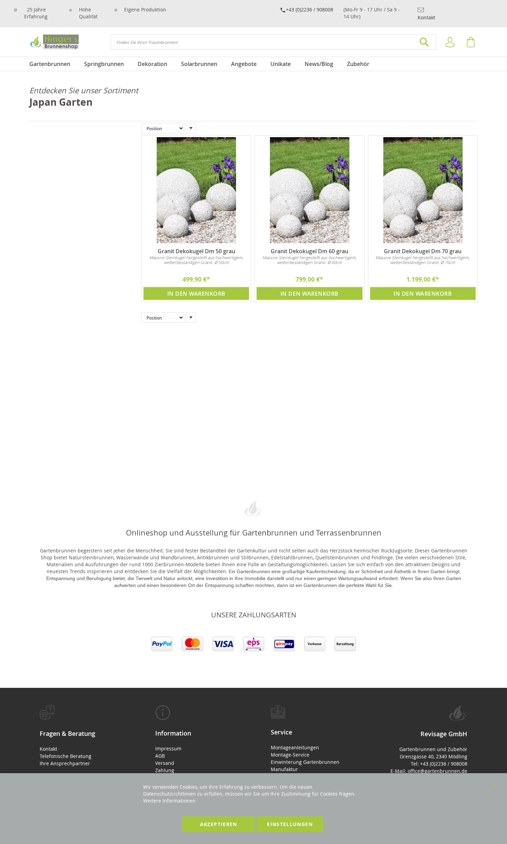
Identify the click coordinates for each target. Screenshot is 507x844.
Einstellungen (290, 824)
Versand (164, 763)
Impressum (168, 748)
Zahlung (164, 770)
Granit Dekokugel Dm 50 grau (196, 251)
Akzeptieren (218, 824)
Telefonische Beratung (65, 756)
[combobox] (273, 42)
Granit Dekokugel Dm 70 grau (422, 251)
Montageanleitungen (295, 747)
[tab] (80, 736)
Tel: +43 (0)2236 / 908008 (439, 763)
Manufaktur (284, 769)
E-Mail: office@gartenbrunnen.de (428, 771)
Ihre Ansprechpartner (65, 763)
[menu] (253, 64)
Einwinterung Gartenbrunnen (305, 762)
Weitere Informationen (169, 800)
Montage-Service (290, 754)
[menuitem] (53, 64)
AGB (160, 755)
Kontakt (426, 17)
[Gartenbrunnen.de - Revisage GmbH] (54, 42)
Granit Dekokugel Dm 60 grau (309, 251)
